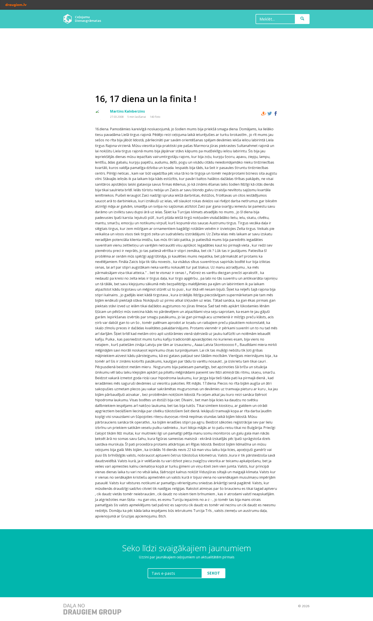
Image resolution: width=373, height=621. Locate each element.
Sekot (213, 573)
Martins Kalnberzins (127, 111)
